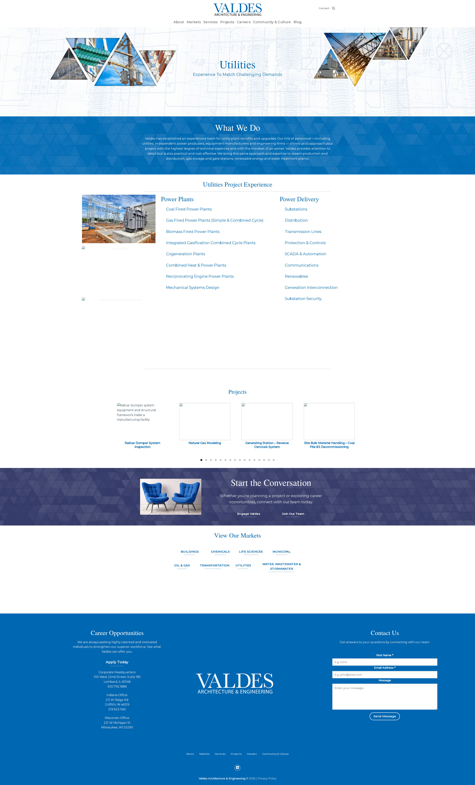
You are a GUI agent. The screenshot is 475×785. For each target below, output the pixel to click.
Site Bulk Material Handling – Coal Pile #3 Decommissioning (329, 445)
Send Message (385, 716)
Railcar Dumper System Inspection (142, 445)
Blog (298, 22)
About (178, 22)
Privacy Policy (267, 778)
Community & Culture (272, 22)
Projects (227, 22)
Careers (243, 22)
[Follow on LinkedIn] (238, 768)
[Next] (352, 431)
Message (385, 680)
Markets (194, 22)
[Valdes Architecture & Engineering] (238, 9)
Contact (324, 8)
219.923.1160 (117, 709)
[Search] (333, 8)
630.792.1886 (117, 686)
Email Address (385, 667)
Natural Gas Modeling (205, 443)
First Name (384, 655)
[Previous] (123, 431)
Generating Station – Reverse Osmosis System (267, 445)
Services (210, 22)
